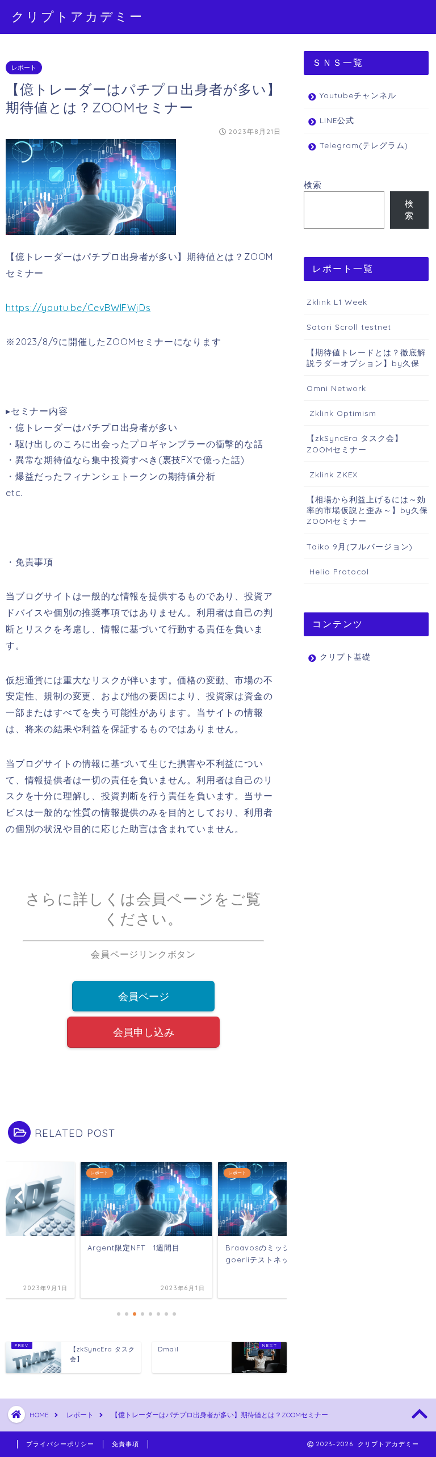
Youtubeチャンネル (358, 95)
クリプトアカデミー (77, 16)
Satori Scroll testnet (349, 326)
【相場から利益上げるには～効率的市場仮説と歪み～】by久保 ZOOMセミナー (367, 510)
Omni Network (336, 388)
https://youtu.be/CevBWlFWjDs (78, 307)
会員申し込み (143, 1032)
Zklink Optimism (341, 413)
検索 (313, 184)
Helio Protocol (338, 571)
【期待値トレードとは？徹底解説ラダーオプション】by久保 (366, 357)
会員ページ (143, 996)
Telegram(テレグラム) (364, 145)
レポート (23, 68)
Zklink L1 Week (337, 301)
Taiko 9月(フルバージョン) (360, 546)
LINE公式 (337, 120)
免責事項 (125, 1444)
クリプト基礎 (345, 656)
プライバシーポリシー (60, 1444)
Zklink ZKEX (332, 474)
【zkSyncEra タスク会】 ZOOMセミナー (355, 443)
